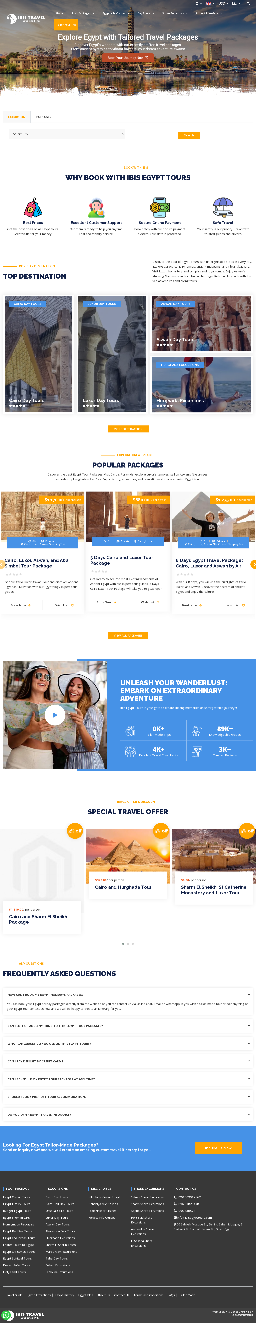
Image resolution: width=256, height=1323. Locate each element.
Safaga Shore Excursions (148, 1197)
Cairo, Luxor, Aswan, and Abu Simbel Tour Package (36, 562)
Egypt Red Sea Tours (17, 1231)
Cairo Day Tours (27, 304)
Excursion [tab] (16, 117)
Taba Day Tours (57, 1258)
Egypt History (64, 1295)
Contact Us (121, 1295)
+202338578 (186, 1211)
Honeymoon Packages (18, 1224)
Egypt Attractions (39, 1295)
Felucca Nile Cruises (101, 1217)
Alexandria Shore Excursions (142, 1231)
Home (60, 13)
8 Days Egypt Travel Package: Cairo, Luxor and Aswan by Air (209, 562)
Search (189, 135)
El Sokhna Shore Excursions (142, 1243)
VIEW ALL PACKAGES (128, 635)
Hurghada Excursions (180, 365)
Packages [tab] (43, 117)
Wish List (62, 605)
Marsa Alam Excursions (61, 1251)
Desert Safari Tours (16, 1265)
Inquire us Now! (218, 1148)
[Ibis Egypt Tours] (12, 19)
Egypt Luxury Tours (16, 1204)
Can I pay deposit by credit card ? (35, 1061)
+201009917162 (189, 1197)
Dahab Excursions (58, 1265)
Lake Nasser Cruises (102, 1211)
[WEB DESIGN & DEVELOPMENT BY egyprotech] (232, 1319)
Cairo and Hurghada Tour (123, 887)
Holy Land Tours (14, 1272)
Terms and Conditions (148, 1295)
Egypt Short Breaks (16, 1217)
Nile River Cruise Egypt (104, 1197)
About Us (103, 1295)
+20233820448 (188, 1204)
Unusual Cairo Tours (59, 1211)
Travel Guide (14, 1295)
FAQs (171, 1295)
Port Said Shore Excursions (141, 1219)
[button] (123, 944)
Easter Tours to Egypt (18, 1245)
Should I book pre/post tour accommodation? (47, 1097)
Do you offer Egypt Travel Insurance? (39, 1114)
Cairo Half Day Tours (60, 1204)
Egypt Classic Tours (16, 1197)
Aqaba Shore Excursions (147, 1211)
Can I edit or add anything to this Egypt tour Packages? (55, 1026)
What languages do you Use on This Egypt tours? (49, 1044)
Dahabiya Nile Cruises (103, 1204)
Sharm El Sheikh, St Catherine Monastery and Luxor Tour (214, 889)
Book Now (104, 602)
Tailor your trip (66, 24)
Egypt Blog (85, 1295)
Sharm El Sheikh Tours (61, 1245)
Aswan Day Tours (176, 304)
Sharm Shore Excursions (147, 1204)
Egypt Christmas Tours (19, 1251)
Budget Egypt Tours (17, 1211)
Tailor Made (187, 1295)
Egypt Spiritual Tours (17, 1258)
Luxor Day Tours (102, 304)
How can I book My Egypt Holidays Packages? (46, 995)
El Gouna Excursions (59, 1272)
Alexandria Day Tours (60, 1231)
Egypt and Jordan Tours (19, 1238)
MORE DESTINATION (128, 429)
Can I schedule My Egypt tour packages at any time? (51, 1079)
